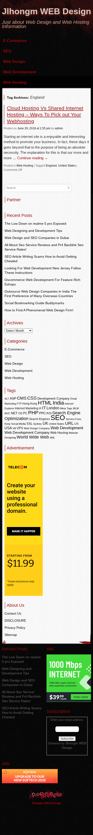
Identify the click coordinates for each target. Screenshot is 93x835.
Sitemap (11, 635)
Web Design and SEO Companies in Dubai (37, 238)
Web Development (19, 72)
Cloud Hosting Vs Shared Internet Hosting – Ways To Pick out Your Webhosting (45, 114)
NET (14, 413)
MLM (76, 408)
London (52, 408)
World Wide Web (33, 436)
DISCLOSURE (15, 620)
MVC (7, 413)
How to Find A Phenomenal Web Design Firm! (39, 310)
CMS (21, 398)
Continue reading (32, 158)
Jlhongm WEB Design (46, 11)
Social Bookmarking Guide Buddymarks (34, 303)
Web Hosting (14, 82)
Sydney (37, 423)
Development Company (53, 398)
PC (25, 413)
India (58, 403)
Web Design (14, 62)
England (51, 165)
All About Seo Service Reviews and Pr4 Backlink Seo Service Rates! (21, 696)
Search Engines (39, 419)
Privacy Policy (15, 628)
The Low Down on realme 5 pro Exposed (35, 223)
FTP (19, 403)
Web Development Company (27, 432)
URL (69, 423)
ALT (7, 398)
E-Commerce (15, 41)
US (76, 423)
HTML (45, 403)
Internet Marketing (26, 408)
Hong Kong (29, 403)
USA (8, 428)
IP (40, 408)
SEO (7, 51)
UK (45, 423)
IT (44, 408)
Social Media (18, 423)
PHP (33, 412)
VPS (20, 428)
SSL (29, 423)
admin (59, 128)
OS (20, 413)
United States (67, 165)
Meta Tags (66, 408)
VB (14, 428)
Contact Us (13, 613)
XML (52, 437)
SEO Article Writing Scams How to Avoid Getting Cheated (21, 712)
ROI (49, 413)
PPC (42, 413)
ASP (13, 398)
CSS (32, 398)
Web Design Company (37, 428)
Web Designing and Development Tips (33, 231)
